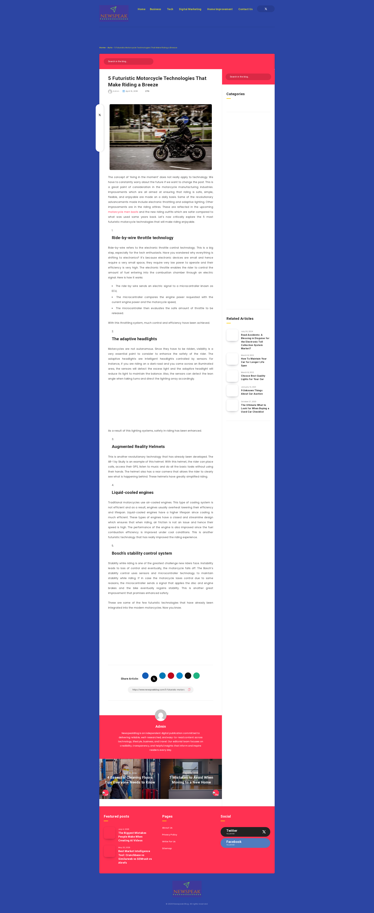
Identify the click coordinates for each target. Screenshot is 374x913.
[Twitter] (266, 8)
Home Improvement (220, 9)
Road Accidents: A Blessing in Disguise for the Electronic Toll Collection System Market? (255, 342)
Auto (110, 47)
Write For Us (169, 841)
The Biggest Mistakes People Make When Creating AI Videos (132, 836)
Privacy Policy (169, 834)
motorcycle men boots (123, 212)
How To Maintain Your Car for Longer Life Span (254, 362)
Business (155, 9)
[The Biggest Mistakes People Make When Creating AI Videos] (109, 833)
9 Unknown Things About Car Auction (252, 392)
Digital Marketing (190, 9)
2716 (147, 91)
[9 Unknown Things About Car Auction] (232, 391)
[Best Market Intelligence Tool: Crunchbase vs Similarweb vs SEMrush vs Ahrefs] (109, 851)
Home (141, 9)
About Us (167, 827)
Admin (160, 726)
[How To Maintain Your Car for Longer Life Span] (232, 359)
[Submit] (267, 76)
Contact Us (245, 9)
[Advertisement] (187, 33)
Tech (170, 9)
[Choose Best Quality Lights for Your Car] (232, 376)
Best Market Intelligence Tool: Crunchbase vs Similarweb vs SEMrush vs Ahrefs (135, 857)
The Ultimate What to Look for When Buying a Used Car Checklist (255, 408)
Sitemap (167, 848)
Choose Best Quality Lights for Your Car (253, 377)
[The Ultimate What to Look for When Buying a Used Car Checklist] (232, 405)
